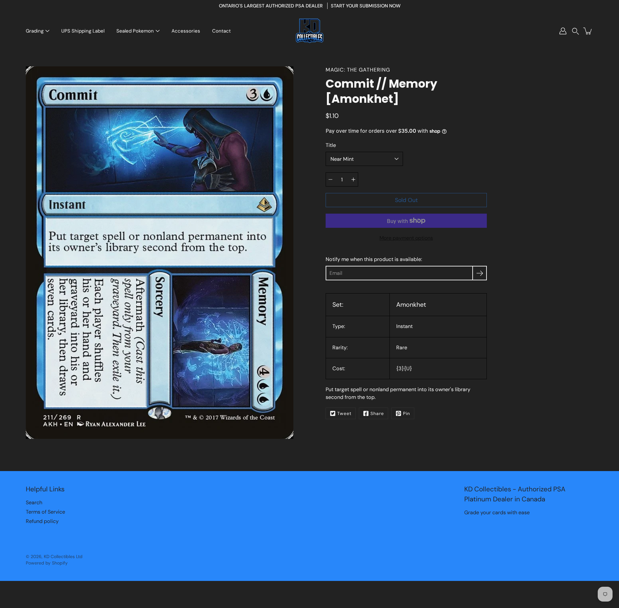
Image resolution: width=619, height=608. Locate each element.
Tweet (344, 413)
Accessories (186, 31)
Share (377, 413)
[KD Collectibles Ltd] (309, 31)
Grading (35, 31)
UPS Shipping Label (82, 31)
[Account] (563, 31)
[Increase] (353, 179)
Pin (406, 413)
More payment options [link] (406, 238)
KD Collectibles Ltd (63, 556)
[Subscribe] (479, 273)
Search (34, 502)
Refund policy (42, 521)
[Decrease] (330, 179)
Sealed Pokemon (135, 31)
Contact (221, 31)
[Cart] (588, 31)
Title (331, 145)
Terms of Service (45, 511)
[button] (575, 31)
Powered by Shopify (47, 563)
